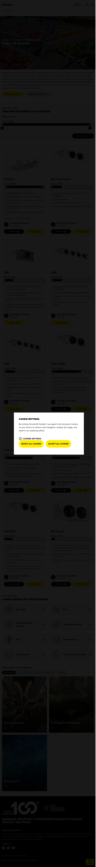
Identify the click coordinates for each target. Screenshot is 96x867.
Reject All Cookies (31, 444)
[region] (49, 433)
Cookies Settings (32, 438)
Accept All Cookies (58, 444)
